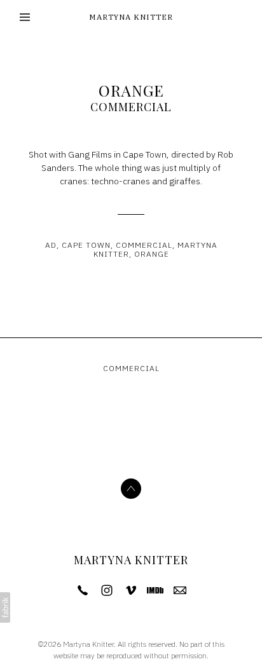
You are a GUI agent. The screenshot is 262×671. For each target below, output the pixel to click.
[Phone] (82, 590)
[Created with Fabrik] (5, 607)
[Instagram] (107, 590)
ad (51, 245)
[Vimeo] (131, 590)
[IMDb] (155, 590)
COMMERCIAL (131, 106)
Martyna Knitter (131, 559)
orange (151, 254)
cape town (86, 245)
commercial (144, 245)
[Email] (180, 590)
